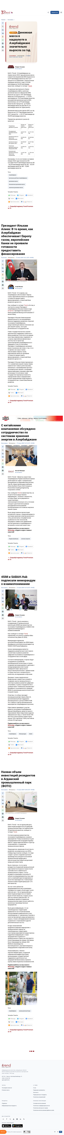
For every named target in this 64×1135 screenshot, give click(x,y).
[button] (2, 23)
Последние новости (7, 1087)
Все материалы (18, 68)
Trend (30, 86)
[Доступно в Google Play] (17, 1125)
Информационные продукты (9, 1105)
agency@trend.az (6, 1079)
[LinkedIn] (20, 1119)
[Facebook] (6, 1119)
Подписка (4, 1103)
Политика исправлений (39, 1097)
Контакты (35, 1092)
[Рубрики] (61, 12)
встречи (10, 310)
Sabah (30, 733)
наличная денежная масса (16, 187)
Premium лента (5, 1090)
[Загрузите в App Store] (6, 1125)
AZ (57, 1131)
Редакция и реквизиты (39, 1090)
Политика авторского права (40, 1108)
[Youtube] (13, 1119)
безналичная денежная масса (17, 184)
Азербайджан (12, 175)
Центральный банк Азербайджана (18, 178)
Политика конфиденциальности (41, 1105)
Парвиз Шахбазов (13, 538)
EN (54, 1131)
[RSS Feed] (23, 1119)
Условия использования (39, 1103)
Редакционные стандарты (40, 1094)
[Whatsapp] (3, 1119)
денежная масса (13, 181)
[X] (10, 1119)
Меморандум (22, 733)
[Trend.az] (7, 12)
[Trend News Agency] (6, 1066)
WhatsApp (11, 530)
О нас (34, 1087)
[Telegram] (17, 1119)
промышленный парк (24, 1011)
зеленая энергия (25, 538)
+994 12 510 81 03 (6, 1078)
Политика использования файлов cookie (43, 1110)
